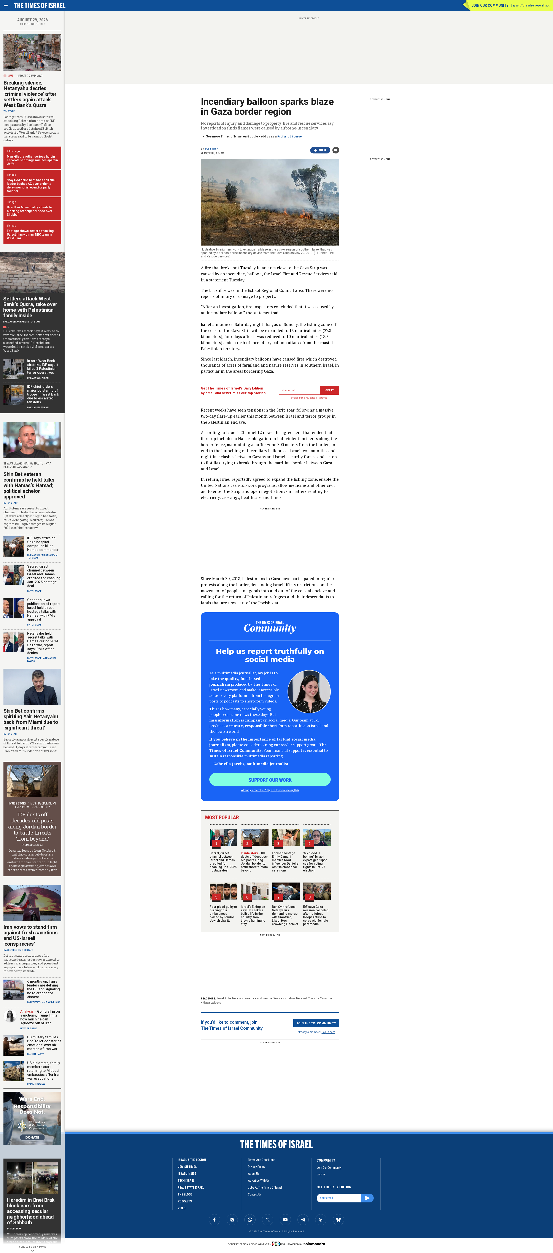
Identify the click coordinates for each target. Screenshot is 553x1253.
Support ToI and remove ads (530, 5)
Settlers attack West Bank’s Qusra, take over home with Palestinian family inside (30, 307)
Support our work (270, 779)
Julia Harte (37, 1054)
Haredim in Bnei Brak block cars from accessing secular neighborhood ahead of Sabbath (31, 1211)
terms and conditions (261, 1160)
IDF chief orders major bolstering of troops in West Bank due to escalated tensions (43, 394)
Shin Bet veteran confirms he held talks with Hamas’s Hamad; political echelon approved (28, 485)
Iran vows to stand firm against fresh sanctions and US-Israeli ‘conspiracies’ (30, 935)
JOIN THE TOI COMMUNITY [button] (316, 1023)
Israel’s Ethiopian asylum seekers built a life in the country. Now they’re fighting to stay (253, 915)
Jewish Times (187, 1166)
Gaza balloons (212, 1002)
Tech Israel (186, 1180)
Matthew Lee (37, 1084)
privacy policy (256, 1166)
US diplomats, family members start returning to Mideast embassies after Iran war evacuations (43, 1071)
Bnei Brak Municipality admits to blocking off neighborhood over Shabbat (29, 211)
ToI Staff (211, 148)
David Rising (53, 1002)
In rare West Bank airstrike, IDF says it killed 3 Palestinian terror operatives (42, 367)
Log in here (328, 1032)
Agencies (11, 950)
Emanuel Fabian (15, 322)
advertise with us (259, 1180)
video (182, 1208)
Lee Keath (35, 1002)
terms (324, 398)
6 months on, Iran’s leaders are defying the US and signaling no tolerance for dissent (43, 989)
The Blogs (185, 1194)
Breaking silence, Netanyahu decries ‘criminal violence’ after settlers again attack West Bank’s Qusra (30, 94)
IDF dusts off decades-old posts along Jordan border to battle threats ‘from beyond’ (254, 861)
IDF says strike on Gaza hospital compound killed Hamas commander (43, 544)
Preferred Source (289, 136)
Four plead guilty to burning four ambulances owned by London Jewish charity (223, 913)
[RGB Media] (279, 1244)
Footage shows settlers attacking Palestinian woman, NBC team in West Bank (30, 234)
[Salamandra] (314, 1243)
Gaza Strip (326, 998)
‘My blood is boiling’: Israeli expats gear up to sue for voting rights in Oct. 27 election (315, 861)
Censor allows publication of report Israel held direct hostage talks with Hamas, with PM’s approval (43, 609)
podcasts (185, 1201)
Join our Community (490, 5)
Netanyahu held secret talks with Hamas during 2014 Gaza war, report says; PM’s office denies (42, 643)
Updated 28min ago (30, 76)
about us (253, 1173)
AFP (51, 555)
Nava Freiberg (28, 1028)
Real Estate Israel (191, 1187)
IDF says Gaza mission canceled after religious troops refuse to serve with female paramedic (316, 915)
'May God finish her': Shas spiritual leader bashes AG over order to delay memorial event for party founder (31, 185)
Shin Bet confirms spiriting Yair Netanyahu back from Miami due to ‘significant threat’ (30, 719)
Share (322, 150)
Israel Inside (187, 1173)
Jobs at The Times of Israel (265, 1187)
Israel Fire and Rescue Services (264, 998)
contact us (255, 1194)
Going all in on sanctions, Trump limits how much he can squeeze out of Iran (40, 1017)
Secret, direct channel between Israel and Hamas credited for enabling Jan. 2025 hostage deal (223, 861)
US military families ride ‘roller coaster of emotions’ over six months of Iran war (44, 1043)
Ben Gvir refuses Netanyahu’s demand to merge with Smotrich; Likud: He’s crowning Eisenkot (285, 915)
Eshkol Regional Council (302, 998)
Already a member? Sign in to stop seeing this (270, 790)
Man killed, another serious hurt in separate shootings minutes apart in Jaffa (32, 160)
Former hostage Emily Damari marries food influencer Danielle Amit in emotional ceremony (285, 861)
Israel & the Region (229, 998)
